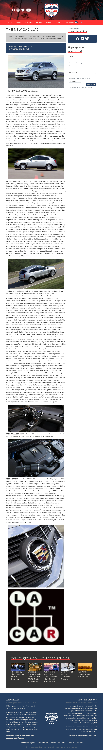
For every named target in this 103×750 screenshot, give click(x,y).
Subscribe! (91, 84)
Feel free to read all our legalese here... (83, 736)
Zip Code (72, 81)
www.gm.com (48, 436)
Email (71, 57)
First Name (73, 66)
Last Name (73, 72)
